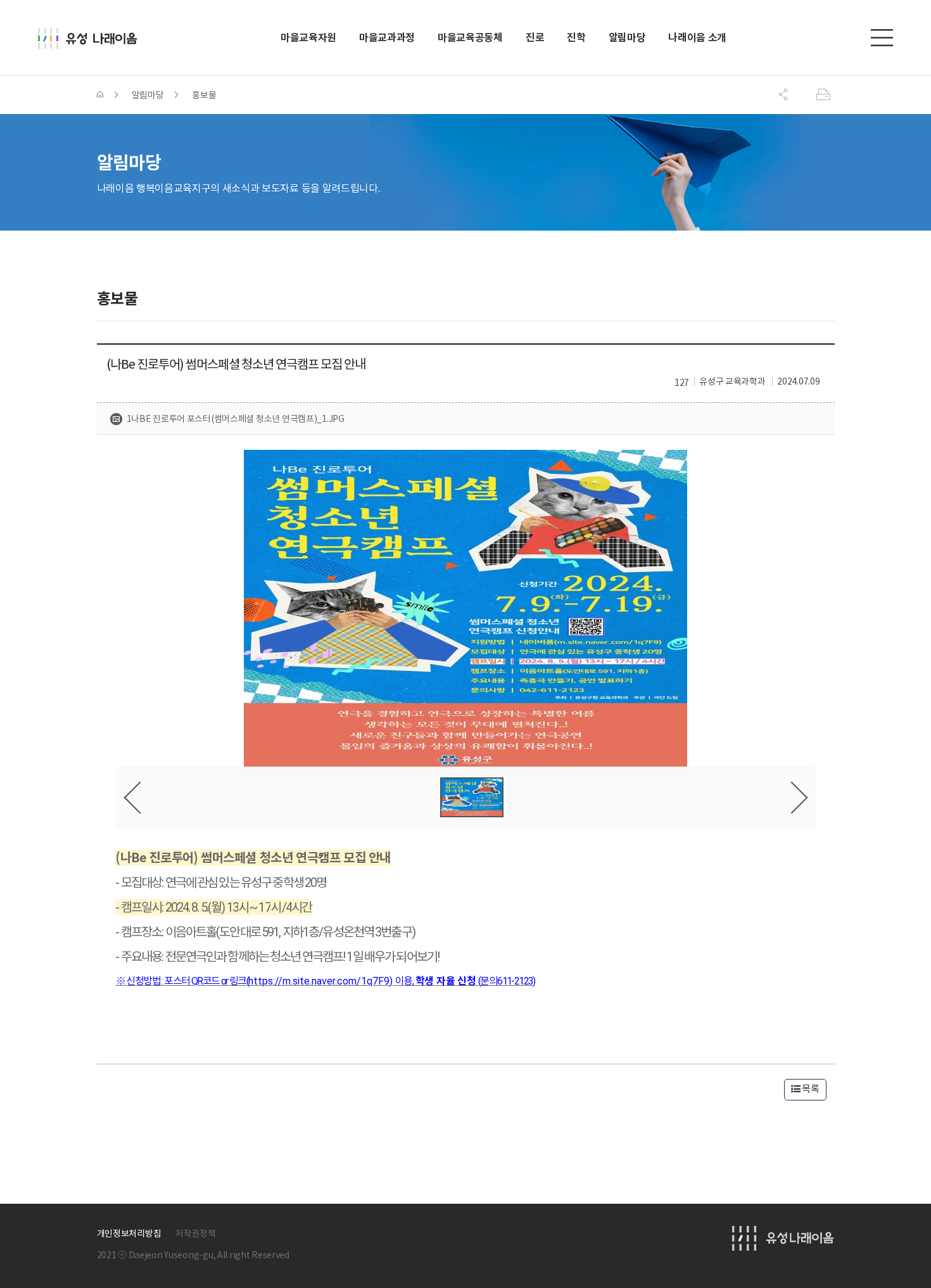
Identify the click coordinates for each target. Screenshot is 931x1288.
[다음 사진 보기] (791, 797)
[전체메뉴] (882, 37)
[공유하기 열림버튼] (783, 95)
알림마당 (148, 95)
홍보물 (204, 95)
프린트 (824, 95)
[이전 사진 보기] (140, 797)
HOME (100, 94)
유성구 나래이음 (92, 38)
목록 (809, 1089)
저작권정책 (195, 1233)
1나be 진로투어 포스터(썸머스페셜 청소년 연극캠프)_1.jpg (236, 418)
